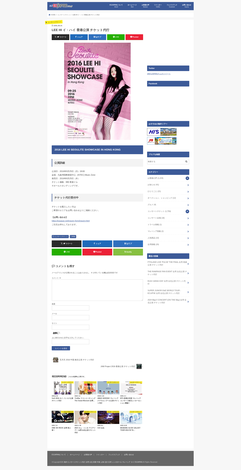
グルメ (152, 205)
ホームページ (132, 5)
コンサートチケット (61, 236)
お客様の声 (145, 5)
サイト (54, 323)
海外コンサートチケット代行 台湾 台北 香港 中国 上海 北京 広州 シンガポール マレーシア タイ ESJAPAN (103, 462)
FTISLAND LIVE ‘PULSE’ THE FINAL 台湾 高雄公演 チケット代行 (167, 263)
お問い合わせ (186, 5)
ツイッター (158, 5)
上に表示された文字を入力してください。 (68, 338)
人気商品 (153, 238)
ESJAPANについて (116, 5)
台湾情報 (153, 244)
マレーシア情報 (156, 231)
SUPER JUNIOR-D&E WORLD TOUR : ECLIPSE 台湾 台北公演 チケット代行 (164, 291)
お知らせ (153, 185)
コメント (56, 278)
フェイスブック (172, 5)
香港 (73, 236)
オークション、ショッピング (162, 198)
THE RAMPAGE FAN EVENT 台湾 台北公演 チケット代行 (167, 273)
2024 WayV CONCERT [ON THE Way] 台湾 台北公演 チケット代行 (167, 301)
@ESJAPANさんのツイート (159, 74)
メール (54, 314)
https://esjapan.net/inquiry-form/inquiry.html (71, 221)
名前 (53, 304)
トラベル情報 (155, 225)
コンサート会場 (156, 218)
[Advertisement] (168, 41)
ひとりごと (154, 191)
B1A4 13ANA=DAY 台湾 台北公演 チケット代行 (167, 282)
